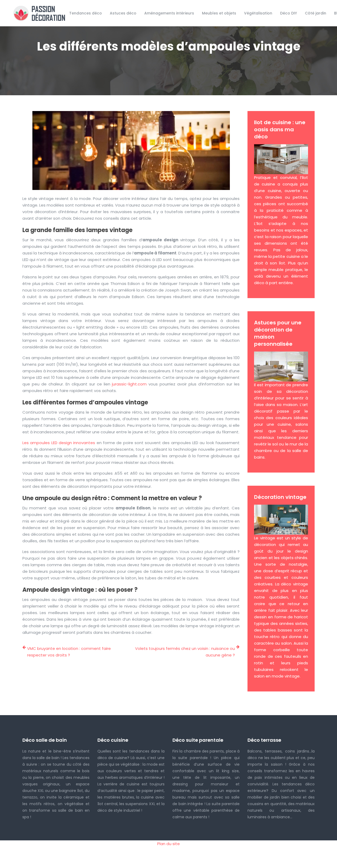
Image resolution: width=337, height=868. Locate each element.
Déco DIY (288, 13)
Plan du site (168, 843)
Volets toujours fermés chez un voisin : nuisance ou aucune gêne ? (185, 652)
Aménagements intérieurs (169, 13)
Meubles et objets (219, 13)
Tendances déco (85, 13)
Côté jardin (315, 13)
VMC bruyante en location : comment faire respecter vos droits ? (69, 652)
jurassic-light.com (129, 384)
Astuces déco (123, 13)
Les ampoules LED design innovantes (58, 442)
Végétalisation (258, 13)
